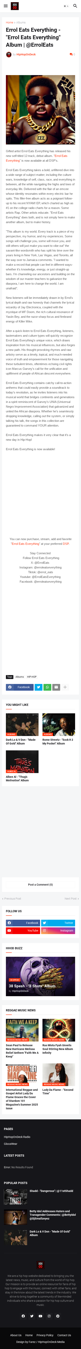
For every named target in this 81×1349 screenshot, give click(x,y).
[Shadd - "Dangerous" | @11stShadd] (15, 1197)
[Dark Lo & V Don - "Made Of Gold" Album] (15, 1237)
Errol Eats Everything (25, 543)
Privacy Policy (45, 1335)
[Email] (56, 687)
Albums (21, 22)
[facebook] (23, 1316)
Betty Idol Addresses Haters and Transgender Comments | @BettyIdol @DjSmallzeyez (53, 1215)
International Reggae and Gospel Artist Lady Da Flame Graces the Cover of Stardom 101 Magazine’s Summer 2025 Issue (22, 1099)
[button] (5, 6)
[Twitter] (38, 687)
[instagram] (49, 1316)
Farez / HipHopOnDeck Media (47, 1341)
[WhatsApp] (47, 687)
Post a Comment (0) (40, 884)
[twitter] (32, 1316)
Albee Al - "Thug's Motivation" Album (17, 778)
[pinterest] (57, 1316)
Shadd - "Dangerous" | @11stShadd (51, 1190)
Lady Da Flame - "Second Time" (57, 1091)
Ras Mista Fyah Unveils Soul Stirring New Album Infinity (57, 1049)
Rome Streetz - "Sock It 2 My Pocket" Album (57, 741)
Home (9, 22)
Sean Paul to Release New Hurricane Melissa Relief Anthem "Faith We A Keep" (22, 1051)
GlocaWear (10, 1143)
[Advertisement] (40, 629)
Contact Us (64, 1335)
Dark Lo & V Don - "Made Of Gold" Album (21, 741)
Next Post (71, 898)
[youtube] (40, 1316)
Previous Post (12, 898)
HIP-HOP (32, 676)
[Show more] (65, 687)
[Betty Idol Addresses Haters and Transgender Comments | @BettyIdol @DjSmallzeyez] (15, 1217)
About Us (15, 1335)
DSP (66, 543)
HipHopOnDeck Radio (17, 1136)
